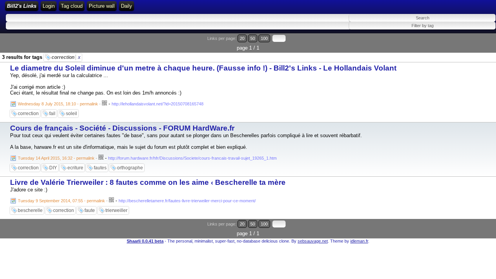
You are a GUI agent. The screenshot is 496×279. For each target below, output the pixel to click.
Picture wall (102, 6)
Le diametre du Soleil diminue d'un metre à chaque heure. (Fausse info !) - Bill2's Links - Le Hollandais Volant (203, 68)
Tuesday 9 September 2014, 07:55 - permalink (61, 200)
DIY (53, 167)
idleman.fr (359, 241)
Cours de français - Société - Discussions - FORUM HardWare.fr (122, 128)
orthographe (130, 167)
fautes (100, 167)
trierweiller (116, 210)
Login (49, 6)
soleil (71, 113)
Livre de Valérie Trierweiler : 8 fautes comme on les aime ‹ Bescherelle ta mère (148, 182)
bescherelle (30, 210)
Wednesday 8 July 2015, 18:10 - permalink (58, 104)
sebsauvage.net (313, 241)
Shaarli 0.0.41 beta (145, 241)
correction (66, 57)
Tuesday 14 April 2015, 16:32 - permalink (56, 158)
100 (264, 38)
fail (52, 113)
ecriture (75, 167)
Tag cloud (72, 6)
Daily (126, 6)
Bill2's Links (21, 6)
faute (89, 210)
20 (242, 38)
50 (252, 38)
